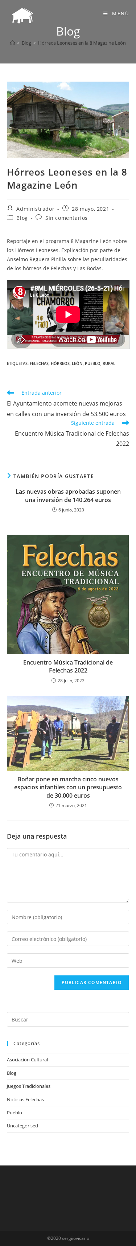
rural (109, 363)
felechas (39, 363)
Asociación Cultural (27, 1059)
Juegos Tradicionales (28, 1086)
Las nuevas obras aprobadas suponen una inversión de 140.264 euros (68, 495)
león (77, 363)
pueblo (92, 363)
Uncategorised (22, 1125)
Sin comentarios (66, 217)
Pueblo (14, 1112)
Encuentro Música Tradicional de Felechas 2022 (68, 666)
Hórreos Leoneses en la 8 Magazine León (82, 43)
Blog (22, 217)
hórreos (60, 363)
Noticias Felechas (25, 1099)
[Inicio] (12, 43)
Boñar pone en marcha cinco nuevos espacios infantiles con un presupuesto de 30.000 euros (68, 787)
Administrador (35, 208)
